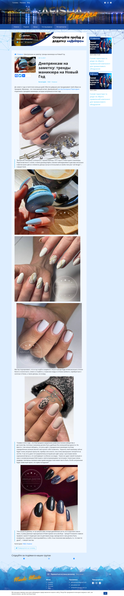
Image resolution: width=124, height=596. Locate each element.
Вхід (28, 3)
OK (110, 574)
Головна (15, 3)
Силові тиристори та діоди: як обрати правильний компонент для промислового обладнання (100, 63)
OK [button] (105, 593)
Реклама (23, 3)
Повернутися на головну (26, 548)
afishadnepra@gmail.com (78, 582)
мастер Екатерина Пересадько (68, 89)
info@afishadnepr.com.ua (79, 587)
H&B (24, 544)
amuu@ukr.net (75, 585)
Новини (20, 54)
